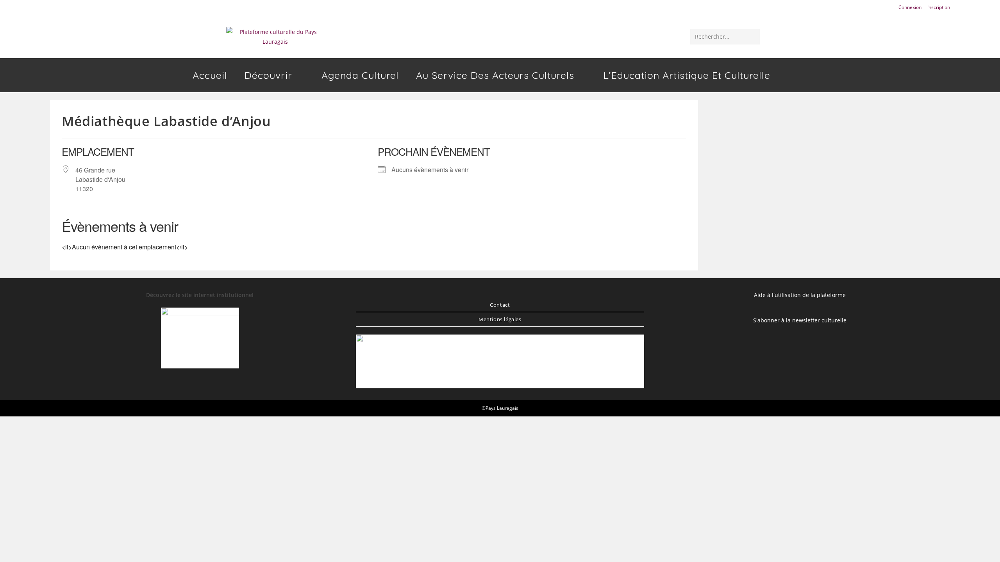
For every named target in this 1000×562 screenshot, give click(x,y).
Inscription (938, 7)
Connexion (909, 7)
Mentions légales (500, 319)
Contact (500, 304)
